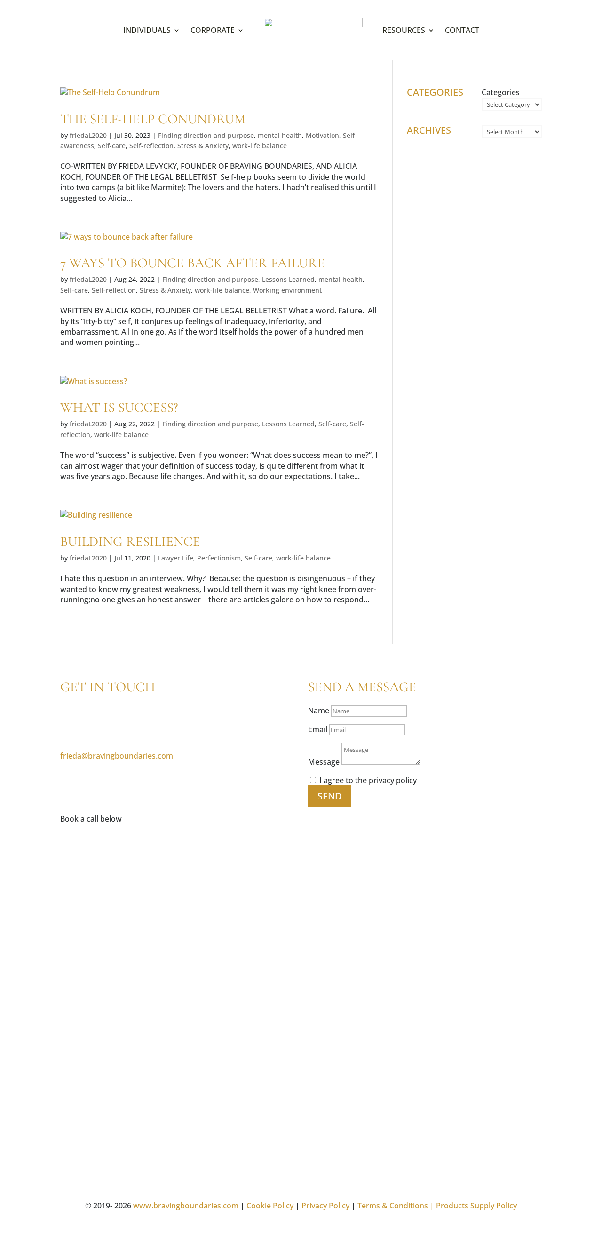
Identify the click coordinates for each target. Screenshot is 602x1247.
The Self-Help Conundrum (153, 119)
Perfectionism (219, 557)
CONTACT (462, 30)
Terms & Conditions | (395, 1205)
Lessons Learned (288, 279)
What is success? (119, 407)
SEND (329, 796)
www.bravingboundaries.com (185, 1205)
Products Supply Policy (476, 1205)
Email (317, 729)
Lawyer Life (175, 557)
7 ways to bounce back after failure (192, 263)
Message (324, 762)
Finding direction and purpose (206, 135)
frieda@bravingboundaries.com (116, 756)
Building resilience (130, 541)
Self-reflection (151, 145)
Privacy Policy (325, 1205)
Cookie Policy (269, 1205)
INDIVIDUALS (147, 30)
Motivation (322, 135)
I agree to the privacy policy (368, 780)
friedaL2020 (88, 135)
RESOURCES (403, 30)
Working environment (287, 290)
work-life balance (259, 145)
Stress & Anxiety (203, 145)
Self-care (112, 145)
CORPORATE (212, 30)
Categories (501, 92)
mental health (280, 135)
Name (318, 710)
